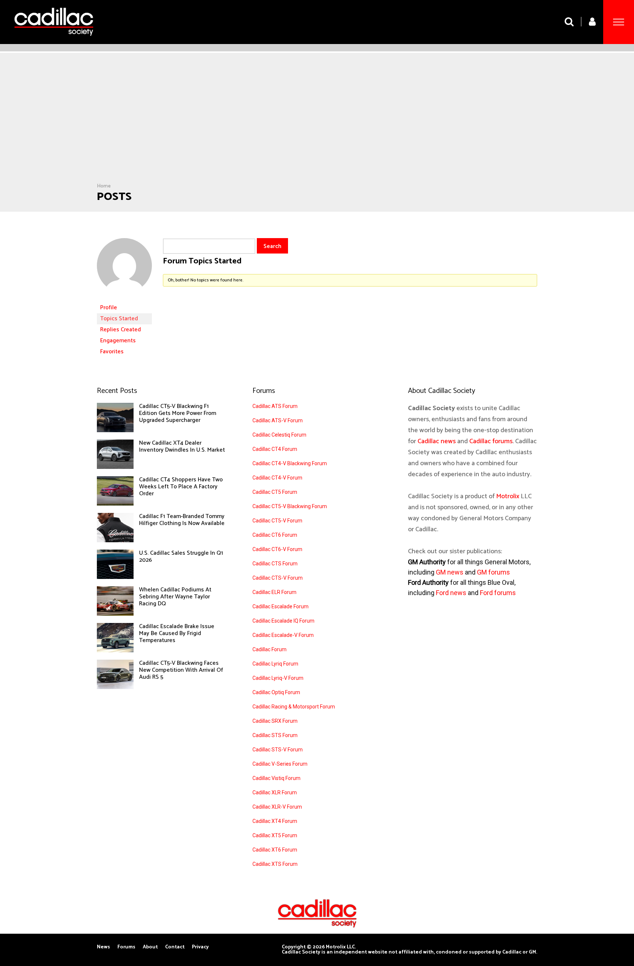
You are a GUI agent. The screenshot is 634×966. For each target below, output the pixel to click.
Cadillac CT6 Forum (274, 535)
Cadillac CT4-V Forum (277, 478)
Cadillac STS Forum (275, 735)
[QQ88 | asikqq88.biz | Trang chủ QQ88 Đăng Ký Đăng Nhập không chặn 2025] (124, 299)
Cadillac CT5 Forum (274, 492)
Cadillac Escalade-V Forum (283, 635)
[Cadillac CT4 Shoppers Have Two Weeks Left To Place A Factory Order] (115, 503)
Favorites (112, 352)
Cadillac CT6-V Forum (277, 549)
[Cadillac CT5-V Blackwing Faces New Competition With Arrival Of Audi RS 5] (115, 687)
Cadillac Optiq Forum (276, 692)
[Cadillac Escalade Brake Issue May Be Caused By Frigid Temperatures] (115, 650)
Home (104, 186)
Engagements (118, 341)
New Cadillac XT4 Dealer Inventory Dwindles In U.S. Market (182, 446)
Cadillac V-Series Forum (279, 764)
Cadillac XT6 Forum (274, 850)
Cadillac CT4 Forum (274, 449)
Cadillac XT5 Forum (274, 835)
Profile (108, 308)
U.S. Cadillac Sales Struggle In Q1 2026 (181, 556)
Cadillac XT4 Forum (274, 821)
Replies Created (120, 330)
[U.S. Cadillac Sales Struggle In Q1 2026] (115, 577)
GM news (449, 572)
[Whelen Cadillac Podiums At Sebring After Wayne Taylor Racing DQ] (115, 613)
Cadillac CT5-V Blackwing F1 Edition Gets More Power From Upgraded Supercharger (177, 413)
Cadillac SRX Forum (275, 721)
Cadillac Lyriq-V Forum (277, 678)
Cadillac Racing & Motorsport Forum (293, 707)
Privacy (200, 947)
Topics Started (119, 319)
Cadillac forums (491, 441)
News (103, 947)
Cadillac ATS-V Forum (277, 420)
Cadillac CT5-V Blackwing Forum (289, 506)
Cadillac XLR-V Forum (277, 807)
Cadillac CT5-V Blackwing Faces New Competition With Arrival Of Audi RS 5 (181, 670)
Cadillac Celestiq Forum (279, 435)
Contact (175, 947)
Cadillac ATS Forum (275, 406)
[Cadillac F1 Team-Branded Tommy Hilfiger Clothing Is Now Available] (115, 540)
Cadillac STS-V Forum (277, 749)
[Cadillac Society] (53, 41)
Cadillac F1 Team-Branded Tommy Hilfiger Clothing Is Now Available (182, 519)
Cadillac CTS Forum (275, 563)
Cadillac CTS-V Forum (277, 578)
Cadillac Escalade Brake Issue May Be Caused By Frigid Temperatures (176, 633)
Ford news (451, 593)
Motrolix (507, 496)
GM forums (493, 572)
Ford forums (498, 593)
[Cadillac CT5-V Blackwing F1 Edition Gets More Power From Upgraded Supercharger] (115, 430)
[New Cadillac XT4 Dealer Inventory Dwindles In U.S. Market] (115, 467)
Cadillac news (437, 441)
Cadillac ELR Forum (274, 592)
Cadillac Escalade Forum (280, 606)
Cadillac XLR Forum (274, 792)
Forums (126, 947)
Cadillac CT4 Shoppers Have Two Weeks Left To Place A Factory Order (181, 487)
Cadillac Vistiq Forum (276, 778)
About (150, 947)
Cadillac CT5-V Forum (277, 521)
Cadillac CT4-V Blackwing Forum (289, 463)
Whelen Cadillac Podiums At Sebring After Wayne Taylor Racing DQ (175, 597)
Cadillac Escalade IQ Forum (283, 621)
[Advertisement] (317, 128)
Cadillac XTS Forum (275, 864)
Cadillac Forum (269, 649)
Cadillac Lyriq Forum (275, 664)
